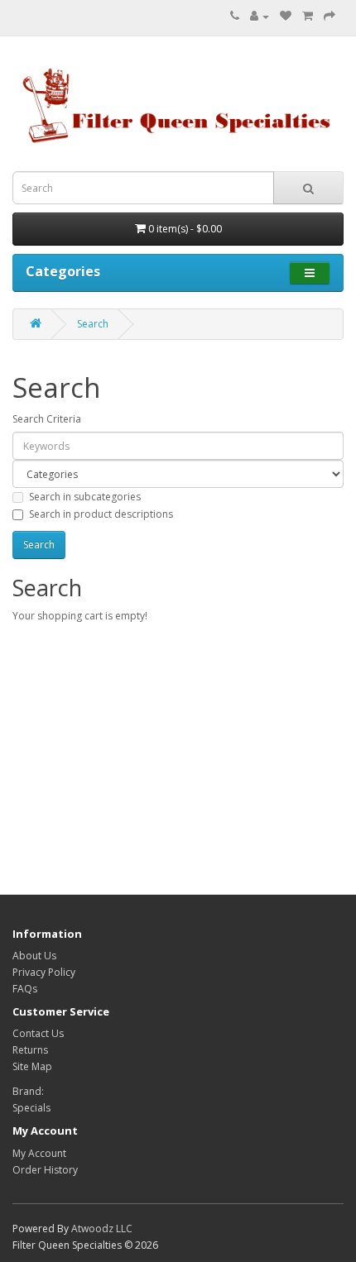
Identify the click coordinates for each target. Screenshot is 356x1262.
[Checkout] (329, 16)
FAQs (24, 989)
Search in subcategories (85, 497)
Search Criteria (46, 419)
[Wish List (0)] (285, 16)
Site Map (32, 1066)
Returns (30, 1050)
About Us (34, 956)
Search (92, 324)
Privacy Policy (43, 972)
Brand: (28, 1091)
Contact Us (38, 1033)
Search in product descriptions (101, 514)
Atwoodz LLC (101, 1228)
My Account (39, 1153)
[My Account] (259, 16)
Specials (31, 1108)
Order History (45, 1170)
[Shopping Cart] (307, 16)
